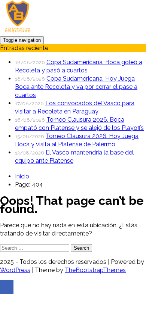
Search (81, 248)
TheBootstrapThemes (95, 270)
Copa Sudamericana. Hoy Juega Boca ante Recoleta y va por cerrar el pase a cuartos (76, 87)
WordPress (15, 270)
